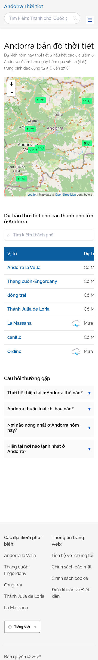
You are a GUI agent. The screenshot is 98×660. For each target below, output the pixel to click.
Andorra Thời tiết (23, 6)
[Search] (75, 18)
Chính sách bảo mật (71, 567)
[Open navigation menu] (90, 20)
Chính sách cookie (70, 578)
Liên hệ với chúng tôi (72, 555)
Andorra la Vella (20, 555)
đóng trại (13, 584)
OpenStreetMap (65, 194)
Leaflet (31, 194)
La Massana (16, 607)
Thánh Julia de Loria (24, 596)
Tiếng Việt (22, 627)
